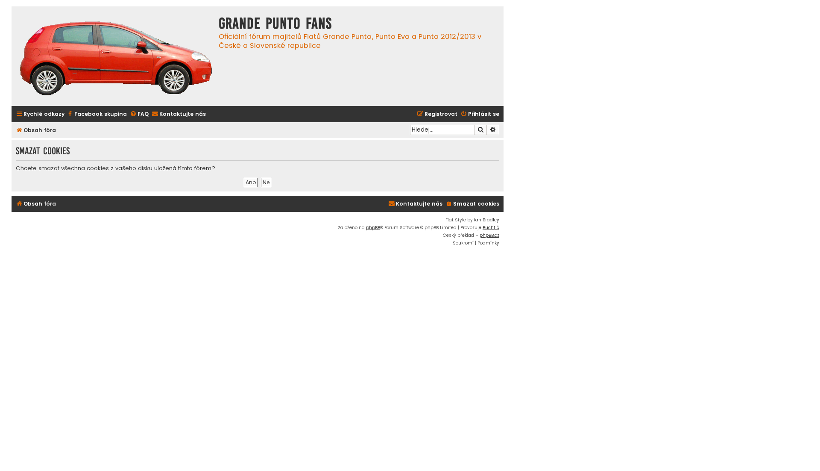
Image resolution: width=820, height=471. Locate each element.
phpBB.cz (489, 235)
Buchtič (491, 227)
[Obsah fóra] (116, 59)
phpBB (373, 227)
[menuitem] (97, 114)
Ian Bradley (486, 220)
